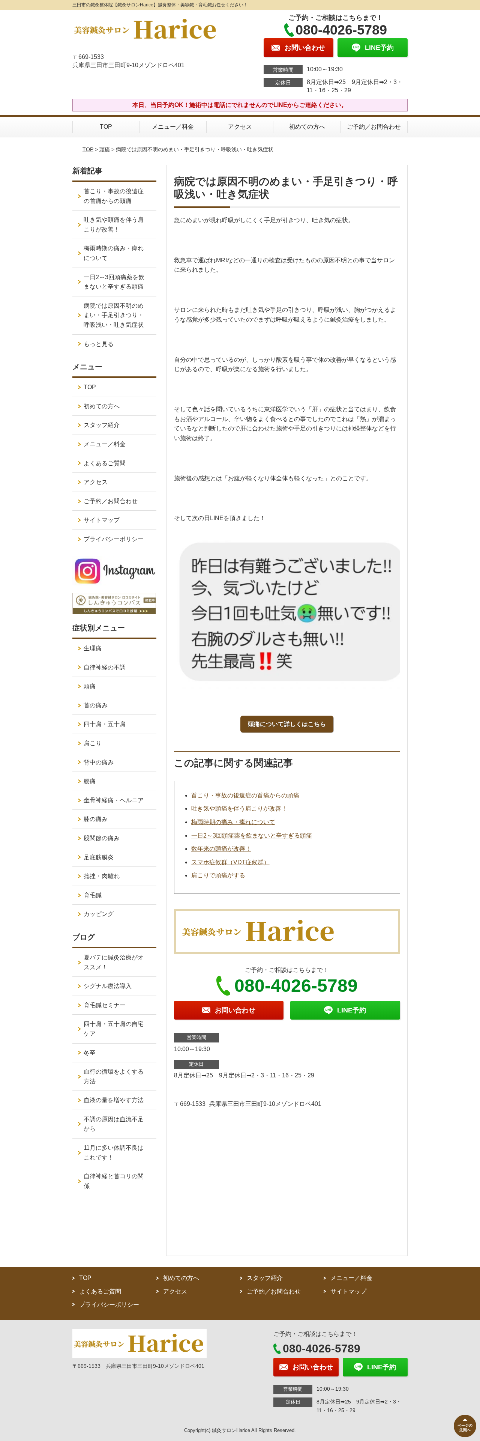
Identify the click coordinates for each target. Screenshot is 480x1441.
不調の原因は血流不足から (114, 1124)
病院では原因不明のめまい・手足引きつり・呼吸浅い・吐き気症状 (114, 315)
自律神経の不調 (105, 667)
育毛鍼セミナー (105, 1005)
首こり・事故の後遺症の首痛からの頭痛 (245, 795)
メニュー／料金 (173, 126)
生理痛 (93, 648)
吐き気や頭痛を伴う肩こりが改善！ (239, 808)
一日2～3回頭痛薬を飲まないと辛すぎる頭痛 (251, 835)
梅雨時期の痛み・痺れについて (233, 822)
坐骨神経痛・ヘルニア (114, 800)
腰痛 (90, 781)
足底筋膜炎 (99, 857)
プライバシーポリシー (114, 539)
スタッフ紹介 (102, 425)
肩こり (93, 743)
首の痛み (96, 705)
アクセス (240, 126)
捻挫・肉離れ (102, 876)
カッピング (99, 914)
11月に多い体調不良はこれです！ (114, 1153)
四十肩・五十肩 (105, 724)
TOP (106, 126)
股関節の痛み (102, 838)
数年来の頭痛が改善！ (221, 848)
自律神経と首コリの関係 (114, 1181)
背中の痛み (99, 762)
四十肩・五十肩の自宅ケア (114, 1029)
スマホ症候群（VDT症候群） (230, 862)
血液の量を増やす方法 (114, 1100)
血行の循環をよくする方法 (114, 1076)
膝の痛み (96, 819)
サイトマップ (102, 520)
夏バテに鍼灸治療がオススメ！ (114, 962)
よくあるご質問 (105, 463)
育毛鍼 (93, 895)
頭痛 (104, 149)
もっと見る (99, 344)
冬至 (90, 1053)
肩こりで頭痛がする (218, 875)
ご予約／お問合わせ (374, 126)
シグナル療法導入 (108, 986)
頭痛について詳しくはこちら (287, 724)
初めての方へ (307, 126)
